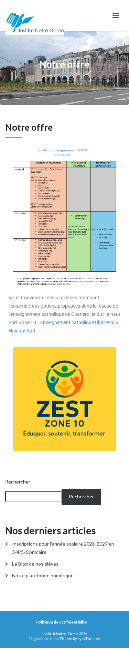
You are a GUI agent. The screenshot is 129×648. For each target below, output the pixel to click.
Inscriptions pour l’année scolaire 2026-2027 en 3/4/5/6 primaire (63, 548)
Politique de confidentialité (61, 622)
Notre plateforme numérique (43, 575)
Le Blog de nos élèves (35, 564)
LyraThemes (89, 638)
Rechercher (17, 482)
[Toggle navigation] (115, 15)
